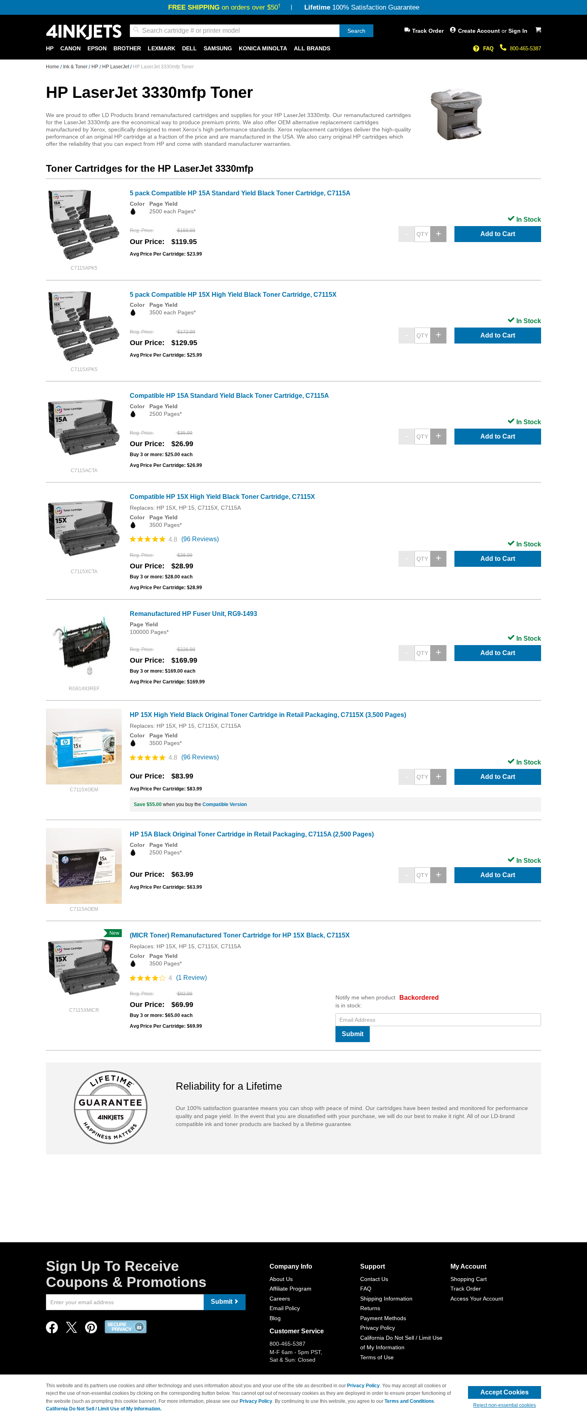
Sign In (518, 31)
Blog (275, 1318)
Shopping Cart (468, 1279)
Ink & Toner (76, 67)
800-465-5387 (525, 49)
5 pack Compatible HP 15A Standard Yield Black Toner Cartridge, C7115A (240, 193)
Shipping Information (386, 1298)
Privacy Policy (377, 1328)
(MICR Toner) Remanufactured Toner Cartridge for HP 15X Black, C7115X (240, 935)
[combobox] (251, 30)
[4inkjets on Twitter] (71, 1329)
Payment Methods (383, 1318)
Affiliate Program (290, 1288)
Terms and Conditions (409, 1401)
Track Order (428, 31)
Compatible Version (224, 804)
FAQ (488, 49)
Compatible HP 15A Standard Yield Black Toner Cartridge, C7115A (229, 395)
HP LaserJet (116, 67)
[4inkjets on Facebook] (52, 1329)
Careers (280, 1298)
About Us (281, 1279)
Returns (370, 1308)
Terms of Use (377, 1357)
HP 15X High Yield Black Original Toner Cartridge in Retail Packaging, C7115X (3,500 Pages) (268, 714)
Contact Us (374, 1279)
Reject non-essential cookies (504, 1405)
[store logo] (84, 32)
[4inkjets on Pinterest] (91, 1329)
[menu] (293, 49)
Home (53, 67)
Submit (352, 1034)
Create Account (480, 31)
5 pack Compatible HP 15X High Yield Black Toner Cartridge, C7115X (233, 294)
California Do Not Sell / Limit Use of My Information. (103, 1409)
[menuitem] (50, 49)
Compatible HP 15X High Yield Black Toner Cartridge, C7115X (222, 496)
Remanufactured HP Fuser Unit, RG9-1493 (193, 613)
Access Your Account (476, 1298)
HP (95, 67)
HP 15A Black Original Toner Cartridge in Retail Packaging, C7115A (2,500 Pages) (252, 834)
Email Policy (285, 1308)
